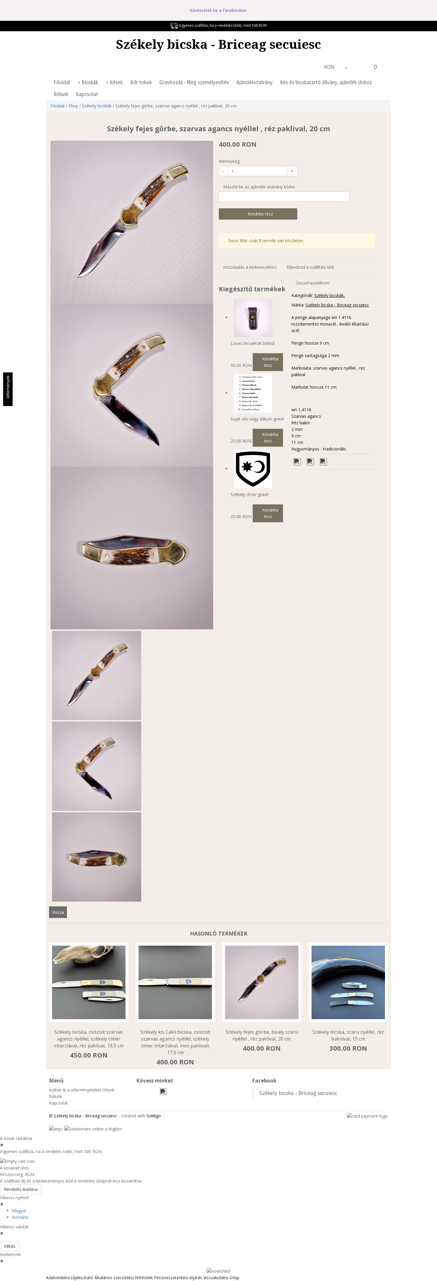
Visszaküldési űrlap (221, 1277)
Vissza (58, 912)
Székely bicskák (96, 106)
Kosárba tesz (259, 214)
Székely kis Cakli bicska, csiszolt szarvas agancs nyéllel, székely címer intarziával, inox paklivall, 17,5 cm (175, 1042)
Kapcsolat (87, 94)
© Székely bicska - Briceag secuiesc (83, 1116)
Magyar (19, 1210)
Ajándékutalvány (254, 82)
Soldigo (154, 1116)
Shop (73, 106)
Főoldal (62, 82)
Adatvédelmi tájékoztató (69, 1277)
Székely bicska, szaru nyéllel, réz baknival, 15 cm (348, 1035)
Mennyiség (229, 161)
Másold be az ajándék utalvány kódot (258, 187)
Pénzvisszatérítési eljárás (178, 1277)
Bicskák (89, 82)
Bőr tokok (141, 82)
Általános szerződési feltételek (124, 1277)
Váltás (9, 1246)
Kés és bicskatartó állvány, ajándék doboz (326, 82)
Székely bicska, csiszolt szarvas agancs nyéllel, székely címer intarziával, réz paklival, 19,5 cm (89, 1039)
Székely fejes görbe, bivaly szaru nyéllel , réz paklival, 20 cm (262, 1035)
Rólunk (61, 94)
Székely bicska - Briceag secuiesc (218, 43)
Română (20, 1217)
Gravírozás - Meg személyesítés (194, 82)
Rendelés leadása (20, 1189)
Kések (116, 82)
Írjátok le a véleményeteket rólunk (81, 1090)
